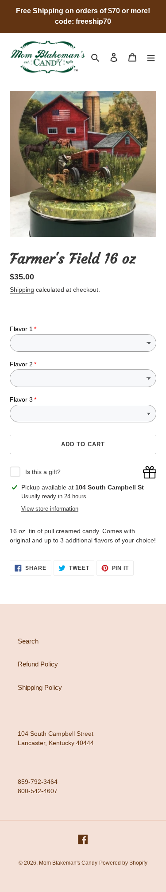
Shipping (22, 289)
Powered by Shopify (123, 863)
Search (28, 641)
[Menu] (151, 57)
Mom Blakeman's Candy (68, 863)
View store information (49, 508)
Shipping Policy (40, 687)
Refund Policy (38, 664)
